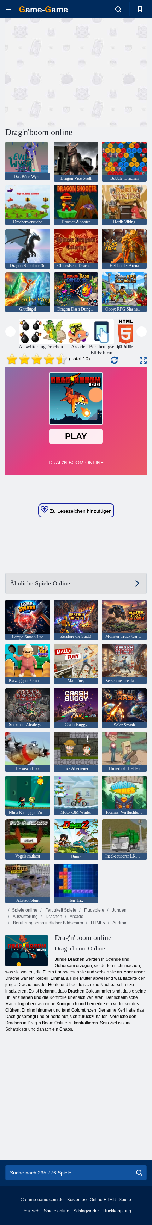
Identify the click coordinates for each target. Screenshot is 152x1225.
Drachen (53, 916)
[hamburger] (8, 9)
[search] (139, 1172)
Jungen (119, 910)
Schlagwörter (86, 1210)
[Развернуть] (143, 360)
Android (120, 922)
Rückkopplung (117, 1210)
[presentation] (10, 331)
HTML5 (97, 922)
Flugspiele (93, 910)
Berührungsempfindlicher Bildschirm (47, 922)
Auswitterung (25, 916)
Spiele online (24, 910)
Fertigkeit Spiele (60, 910)
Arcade (76, 916)
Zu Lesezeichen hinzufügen (80, 511)
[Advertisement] (65, 71)
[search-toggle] (118, 9)
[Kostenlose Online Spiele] (43, 9)
